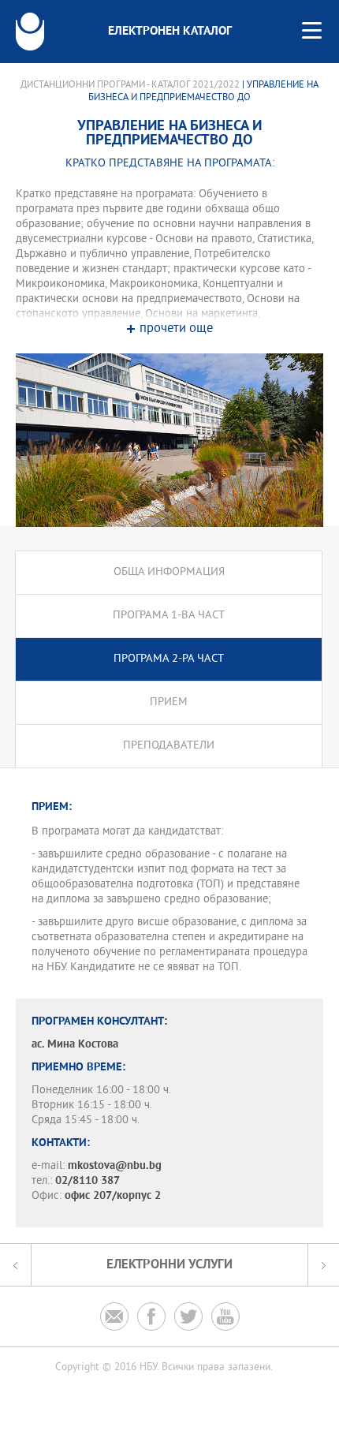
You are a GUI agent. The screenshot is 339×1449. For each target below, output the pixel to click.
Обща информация (169, 572)
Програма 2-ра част (169, 659)
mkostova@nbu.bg (115, 1166)
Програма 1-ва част (169, 615)
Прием (169, 702)
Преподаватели (168, 745)
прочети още (176, 329)
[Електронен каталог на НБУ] (30, 31)
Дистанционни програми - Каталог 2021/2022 (130, 85)
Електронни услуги (169, 1265)
